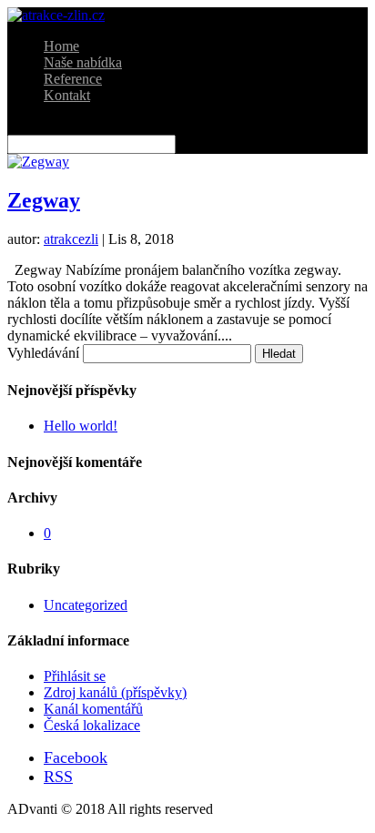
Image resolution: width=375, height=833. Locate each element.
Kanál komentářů (93, 708)
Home (61, 46)
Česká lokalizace (92, 725)
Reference (73, 78)
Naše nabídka (83, 62)
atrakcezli (71, 239)
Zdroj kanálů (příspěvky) (115, 692)
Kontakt (67, 95)
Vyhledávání (43, 353)
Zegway (43, 200)
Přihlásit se (75, 676)
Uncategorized (85, 605)
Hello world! (80, 425)
